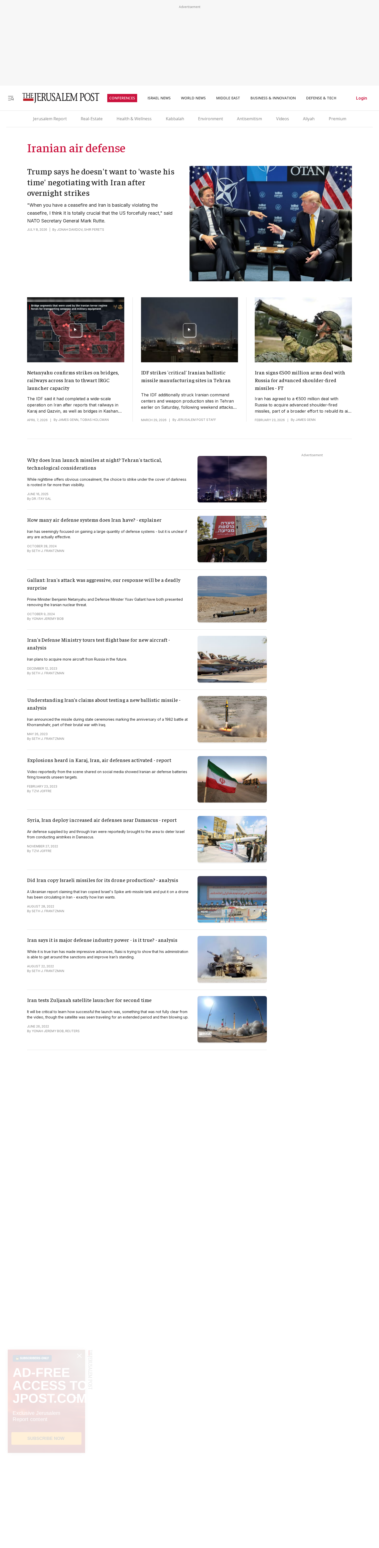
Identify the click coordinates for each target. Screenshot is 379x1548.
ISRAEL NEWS (159, 98)
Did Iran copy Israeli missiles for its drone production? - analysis (102, 880)
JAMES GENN (68, 420)
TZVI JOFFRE (42, 791)
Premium (337, 119)
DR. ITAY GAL (41, 499)
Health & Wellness (134, 119)
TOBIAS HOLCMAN (94, 420)
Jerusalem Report (50, 119)
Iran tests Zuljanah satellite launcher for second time (89, 1000)
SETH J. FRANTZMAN (48, 551)
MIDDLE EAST (228, 98)
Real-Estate (92, 119)
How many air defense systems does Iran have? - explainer (94, 519)
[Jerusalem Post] (57, 97)
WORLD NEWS (193, 98)
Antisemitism (249, 119)
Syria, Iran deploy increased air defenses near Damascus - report (102, 819)
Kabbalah (175, 119)
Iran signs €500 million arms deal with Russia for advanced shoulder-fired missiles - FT (300, 380)
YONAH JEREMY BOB (48, 619)
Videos (282, 119)
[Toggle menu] (10, 97)
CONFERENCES (122, 98)
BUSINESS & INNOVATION (273, 98)
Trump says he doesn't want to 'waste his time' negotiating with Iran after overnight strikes (101, 182)
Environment (210, 119)
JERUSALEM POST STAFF (196, 420)
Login (361, 98)
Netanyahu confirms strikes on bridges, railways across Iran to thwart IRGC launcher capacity (73, 380)
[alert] (46, 1488)
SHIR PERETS (94, 229)
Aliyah (309, 119)
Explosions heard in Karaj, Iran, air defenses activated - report (99, 760)
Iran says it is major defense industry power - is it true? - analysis (102, 939)
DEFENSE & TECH (321, 98)
